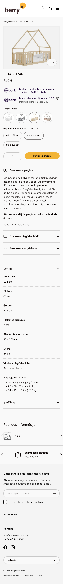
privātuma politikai (32, 502)
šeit (28, 224)
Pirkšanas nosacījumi (32, 576)
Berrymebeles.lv (10, 22)
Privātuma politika (11, 576)
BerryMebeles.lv (18, 570)
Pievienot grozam (42, 155)
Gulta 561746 (26, 22)
